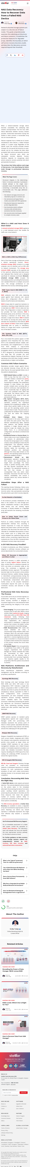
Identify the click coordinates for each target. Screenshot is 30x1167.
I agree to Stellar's (11, 1095)
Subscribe (23, 1092)
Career (2, 1108)
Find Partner (19, 1118)
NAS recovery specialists (11, 804)
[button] (15, 861)
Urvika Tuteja (7, 23)
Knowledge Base (5, 1116)
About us (3, 1104)
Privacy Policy (4, 1130)
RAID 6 (22, 318)
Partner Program (20, 1116)
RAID (2, 295)
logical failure (16, 562)
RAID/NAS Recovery (9, 967)
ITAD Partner (19, 1120)
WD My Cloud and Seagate (9, 763)
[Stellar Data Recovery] (5, 3)
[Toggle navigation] (28, 3)
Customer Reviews (5, 1118)
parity (27, 379)
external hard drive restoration (12, 845)
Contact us (4, 1106)
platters (6, 453)
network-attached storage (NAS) (12, 228)
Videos (2, 1120)
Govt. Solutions (20, 1108)
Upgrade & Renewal (21, 1104)
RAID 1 (14, 308)
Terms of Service (5, 1128)
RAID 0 (3, 304)
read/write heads (18, 613)
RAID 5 (26, 312)
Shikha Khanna (21, 23)
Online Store (19, 1106)
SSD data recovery (16, 843)
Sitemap (3, 1135)
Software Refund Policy (7, 1133)
